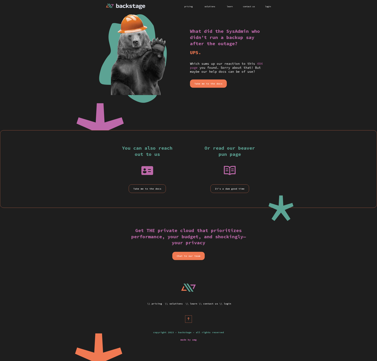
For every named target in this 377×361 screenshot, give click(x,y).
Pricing (188, 6)
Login (268, 6)
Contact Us (249, 6)
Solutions (209, 6)
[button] (208, 83)
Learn (230, 6)
